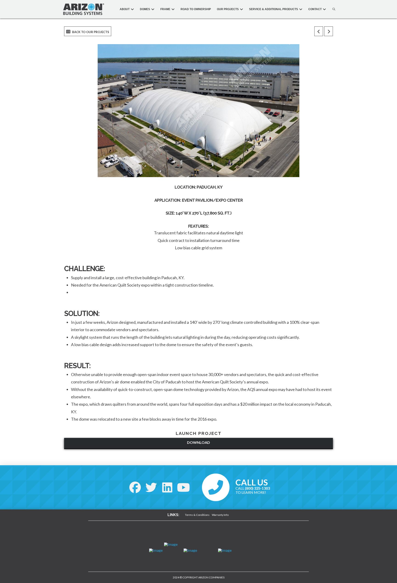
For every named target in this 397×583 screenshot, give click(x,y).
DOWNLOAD (198, 442)
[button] (332, 9)
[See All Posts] (87, 31)
